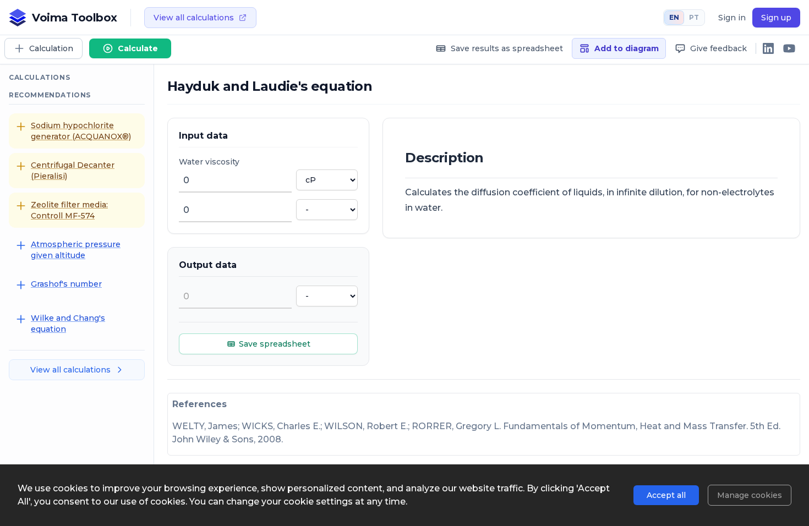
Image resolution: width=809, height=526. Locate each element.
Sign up (776, 18)
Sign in (732, 18)
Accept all (666, 495)
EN (674, 17)
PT (694, 17)
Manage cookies (749, 495)
